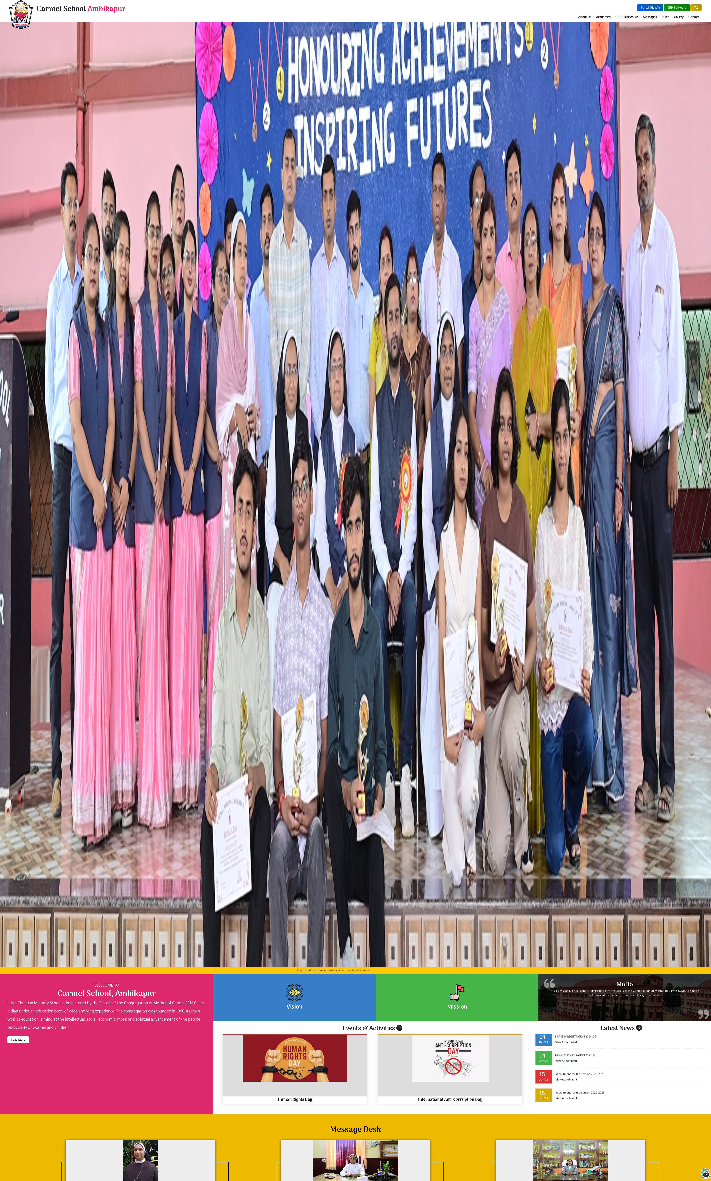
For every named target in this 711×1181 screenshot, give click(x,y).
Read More (18, 1039)
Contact (693, 17)
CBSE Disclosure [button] (626, 17)
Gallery (679, 17)
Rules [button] (665, 17)
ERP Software (676, 7)
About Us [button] (584, 17)
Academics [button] (603, 17)
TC (696, 7)
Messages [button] (650, 17)
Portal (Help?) (650, 7)
